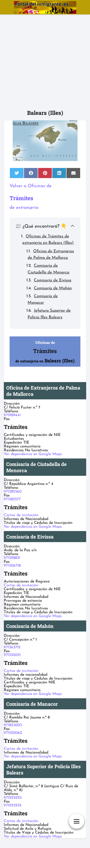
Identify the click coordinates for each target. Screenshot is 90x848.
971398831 (12, 558)
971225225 (13, 798)
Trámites (21, 198)
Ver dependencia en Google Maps (33, 454)
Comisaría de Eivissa (52, 280)
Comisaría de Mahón (53, 288)
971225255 (12, 805)
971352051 (12, 655)
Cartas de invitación (21, 515)
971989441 (12, 415)
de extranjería (24, 207)
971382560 (13, 492)
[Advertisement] (45, 62)
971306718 (12, 566)
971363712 (12, 647)
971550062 (13, 733)
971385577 (12, 499)
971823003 (13, 725)
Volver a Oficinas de (31, 186)
